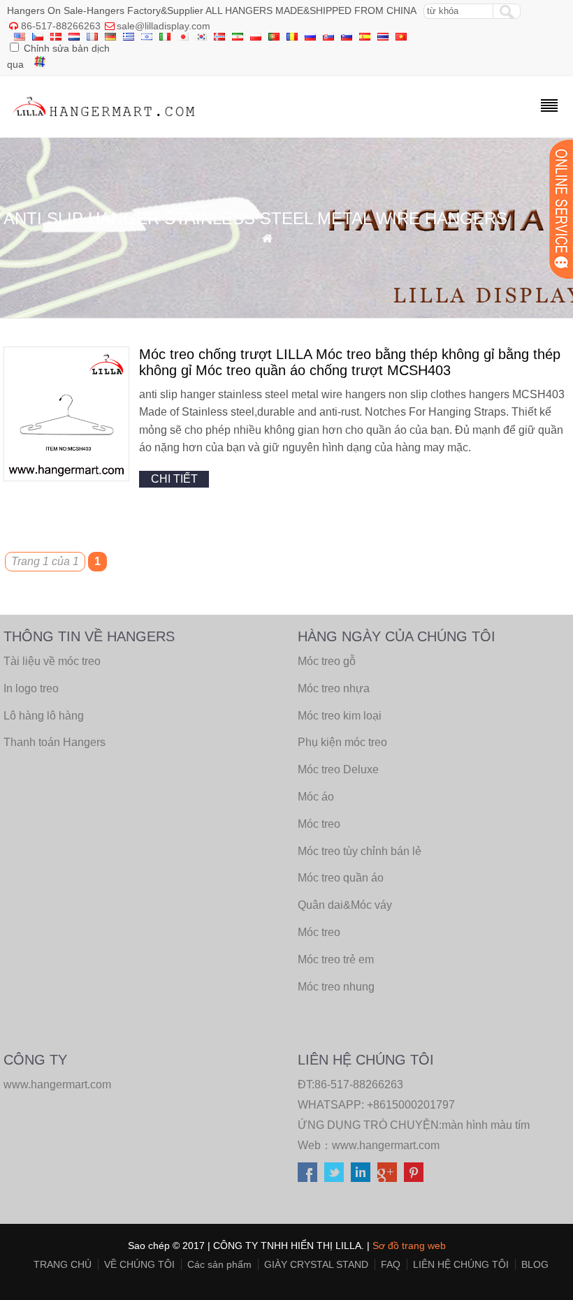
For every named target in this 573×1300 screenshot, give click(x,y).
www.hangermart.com (386, 1145)
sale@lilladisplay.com (163, 25)
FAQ (390, 1264)
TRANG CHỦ (63, 1264)
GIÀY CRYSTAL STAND (316, 1264)
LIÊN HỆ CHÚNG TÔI (461, 1264)
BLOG (535, 1264)
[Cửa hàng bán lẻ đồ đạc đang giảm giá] (104, 120)
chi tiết (174, 479)
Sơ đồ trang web (409, 1245)
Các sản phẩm (219, 1264)
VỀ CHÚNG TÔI (139, 1264)
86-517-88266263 (61, 25)
